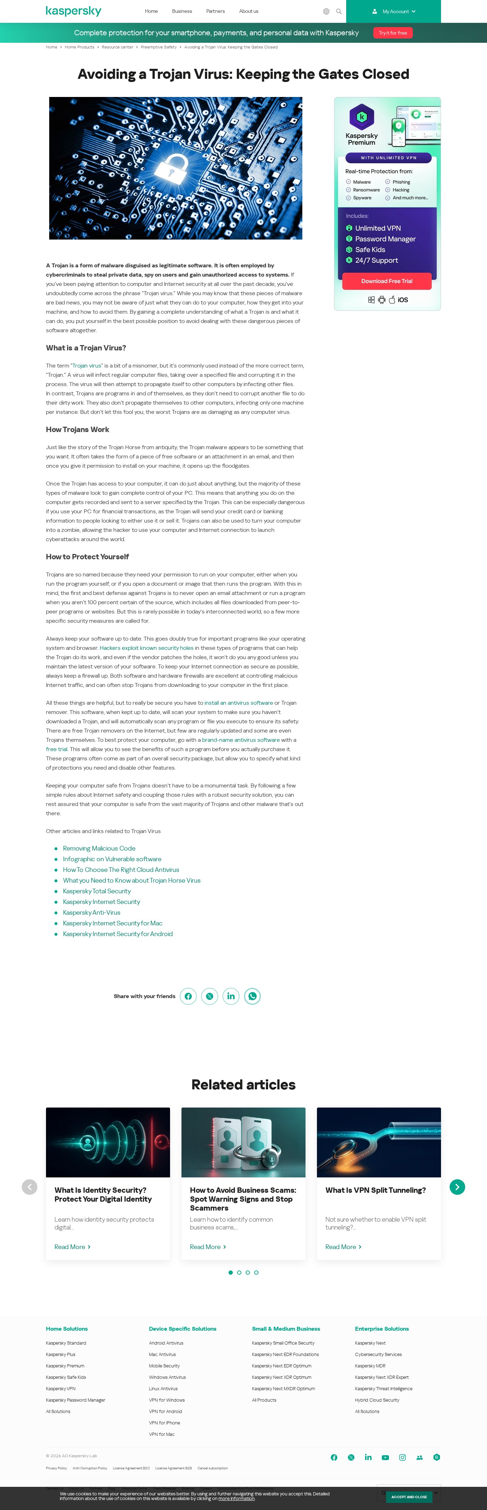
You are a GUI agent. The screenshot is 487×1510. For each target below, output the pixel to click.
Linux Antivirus (163, 1388)
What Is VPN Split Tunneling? (375, 1190)
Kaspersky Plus (60, 1354)
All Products (264, 1400)
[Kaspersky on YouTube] (385, 1457)
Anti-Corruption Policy (90, 1468)
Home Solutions (67, 1328)
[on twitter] (209, 996)
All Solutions (58, 1411)
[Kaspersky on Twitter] (351, 1457)
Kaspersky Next (370, 1343)
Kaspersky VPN (61, 1388)
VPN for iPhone (164, 1423)
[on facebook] (188, 996)
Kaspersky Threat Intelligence (383, 1388)
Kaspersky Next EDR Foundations (285, 1354)
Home (151, 11)
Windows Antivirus (167, 1377)
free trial (56, 749)
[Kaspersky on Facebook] (334, 1457)
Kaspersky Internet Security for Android (118, 934)
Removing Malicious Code (99, 848)
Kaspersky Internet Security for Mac (113, 923)
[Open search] (339, 11)
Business (182, 11)
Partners (215, 11)
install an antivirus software (239, 702)
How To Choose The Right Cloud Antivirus (121, 869)
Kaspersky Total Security (97, 891)
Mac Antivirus (162, 1354)
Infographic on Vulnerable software (112, 859)
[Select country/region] (326, 11)
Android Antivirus (166, 1343)
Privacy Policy (56, 1468)
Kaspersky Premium (65, 1365)
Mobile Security (164, 1365)
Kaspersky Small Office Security (283, 1343)
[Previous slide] (30, 1187)
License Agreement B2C (131, 1468)
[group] (108, 1184)
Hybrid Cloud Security (377, 1400)
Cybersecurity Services (378, 1354)
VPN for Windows (167, 1400)
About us (248, 11)
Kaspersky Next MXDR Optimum (283, 1388)
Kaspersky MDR (370, 1365)
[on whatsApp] (252, 996)
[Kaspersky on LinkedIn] (368, 1457)
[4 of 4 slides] (256, 1272)
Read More (70, 1246)
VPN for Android (165, 1411)
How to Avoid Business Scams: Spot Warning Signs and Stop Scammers (243, 1199)
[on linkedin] (231, 996)
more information (237, 1498)
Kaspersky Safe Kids (66, 1377)
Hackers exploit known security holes (147, 647)
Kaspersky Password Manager (75, 1400)
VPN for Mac (162, 1434)
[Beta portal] (436, 1457)
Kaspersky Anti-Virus (92, 912)
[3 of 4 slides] (248, 1272)
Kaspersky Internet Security (101, 901)
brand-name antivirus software (241, 739)
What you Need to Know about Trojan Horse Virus (132, 880)
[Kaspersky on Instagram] (402, 1457)
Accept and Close (409, 1497)
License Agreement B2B (173, 1468)
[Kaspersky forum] (419, 1457)
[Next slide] (457, 1187)
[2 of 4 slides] (239, 1272)
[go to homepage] (74, 11)
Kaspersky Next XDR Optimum (281, 1377)
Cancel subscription (213, 1468)
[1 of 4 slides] (230, 1272)
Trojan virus (86, 365)
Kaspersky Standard (66, 1343)
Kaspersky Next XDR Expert (382, 1377)
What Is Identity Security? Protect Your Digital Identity (103, 1194)
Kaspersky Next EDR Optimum (281, 1365)
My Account (396, 11)
